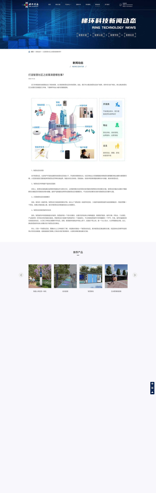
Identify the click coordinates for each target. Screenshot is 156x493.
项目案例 (88, 4)
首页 (49, 4)
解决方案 (58, 4)
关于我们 (107, 4)
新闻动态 (97, 4)
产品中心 (67, 4)
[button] (21, 275)
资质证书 (78, 4)
